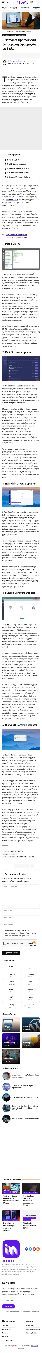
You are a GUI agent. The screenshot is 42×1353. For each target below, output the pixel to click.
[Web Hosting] (11, 1040)
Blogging (7, 1027)
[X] (30, 967)
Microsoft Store (12, 199)
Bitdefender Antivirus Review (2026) (29, 1225)
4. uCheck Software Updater (18, 173)
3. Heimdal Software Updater (18, 168)
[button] (4, 2)
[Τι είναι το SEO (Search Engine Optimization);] (6, 1087)
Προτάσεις (27, 1220)
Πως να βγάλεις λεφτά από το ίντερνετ (25, 1119)
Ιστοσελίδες (27, 1192)
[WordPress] (31, 1024)
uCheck (7, 624)
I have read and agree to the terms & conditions (22, 1312)
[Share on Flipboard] (14, 55)
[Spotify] (11, 998)
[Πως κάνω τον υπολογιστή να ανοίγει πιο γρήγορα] (11, 1215)
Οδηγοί (35, 1192)
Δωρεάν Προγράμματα (18, 35)
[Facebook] (11, 967)
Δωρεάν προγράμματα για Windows (15, 856)
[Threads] (30, 998)
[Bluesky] (11, 1005)
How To (13, 851)
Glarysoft (8, 755)
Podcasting (8, 1059)
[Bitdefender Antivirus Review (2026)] (31, 1215)
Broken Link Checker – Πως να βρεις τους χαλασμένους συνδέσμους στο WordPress (25, 1108)
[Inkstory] (21, 2)
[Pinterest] (11, 975)
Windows (6, 35)
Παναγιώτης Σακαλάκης (17, 61)
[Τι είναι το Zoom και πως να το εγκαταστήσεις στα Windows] (11, 1188)
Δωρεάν (20, 851)
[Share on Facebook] (7, 55)
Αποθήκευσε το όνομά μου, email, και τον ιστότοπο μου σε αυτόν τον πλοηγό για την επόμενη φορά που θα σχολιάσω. (20, 933)
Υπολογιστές (14, 1220)
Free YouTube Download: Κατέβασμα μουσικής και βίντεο (28, 1200)
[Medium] (30, 990)
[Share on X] (11, 55)
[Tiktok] (30, 982)
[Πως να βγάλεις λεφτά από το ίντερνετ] (6, 1119)
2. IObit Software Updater (16, 164)
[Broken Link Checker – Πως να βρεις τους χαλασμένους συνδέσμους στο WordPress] (6, 1108)
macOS (26, 1218)
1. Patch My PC (13, 160)
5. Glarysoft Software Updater (18, 177)
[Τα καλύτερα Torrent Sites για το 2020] (6, 1097)
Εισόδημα (27, 1043)
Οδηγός (31, 856)
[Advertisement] (21, 128)
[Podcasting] (11, 1056)
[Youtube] (11, 982)
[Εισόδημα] (31, 1040)
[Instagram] (30, 975)
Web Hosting (9, 1043)
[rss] (30, 1005)
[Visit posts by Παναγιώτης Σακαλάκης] (4, 62)
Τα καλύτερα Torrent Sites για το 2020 (25, 1097)
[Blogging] (11, 1024)
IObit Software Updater (14, 386)
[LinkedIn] (11, 990)
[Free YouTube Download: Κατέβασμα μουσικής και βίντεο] (31, 1188)
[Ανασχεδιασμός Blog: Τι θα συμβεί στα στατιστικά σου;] (6, 1076)
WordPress (28, 1027)
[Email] (18, 55)
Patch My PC (23, 274)
